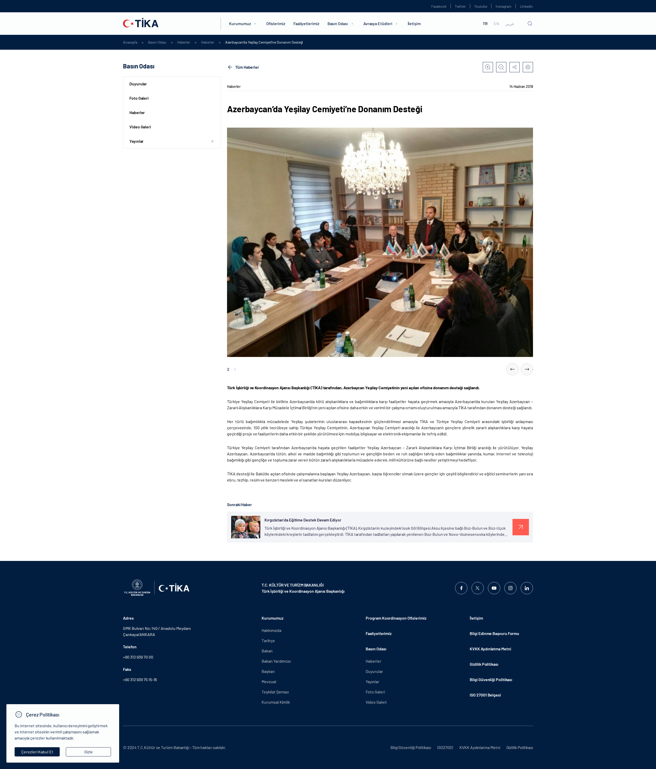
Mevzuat (269, 681)
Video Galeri (140, 126)
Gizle (88, 751)
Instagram (503, 6)
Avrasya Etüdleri (377, 23)
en (496, 24)
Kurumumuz (240, 23)
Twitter (460, 6)
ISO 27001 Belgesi (485, 694)
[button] (512, 369)
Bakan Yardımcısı (276, 661)
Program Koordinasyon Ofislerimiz (396, 618)
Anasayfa (130, 42)
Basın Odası (337, 23)
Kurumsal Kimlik (276, 702)
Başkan (268, 671)
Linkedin (526, 6)
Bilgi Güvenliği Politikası (491, 679)
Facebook (438, 6)
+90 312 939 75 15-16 (140, 679)
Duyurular (138, 83)
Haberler (183, 42)
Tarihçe (268, 640)
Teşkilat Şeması (275, 691)
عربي (510, 24)
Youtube (480, 6)
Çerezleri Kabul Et (37, 751)
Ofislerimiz (275, 23)
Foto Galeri (139, 98)
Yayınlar (372, 681)
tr (485, 24)
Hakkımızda (271, 630)
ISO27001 (445, 747)
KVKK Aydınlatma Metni (490, 648)
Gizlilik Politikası (484, 664)
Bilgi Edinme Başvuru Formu (494, 633)
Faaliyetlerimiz (306, 23)
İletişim (414, 23)
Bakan (267, 650)
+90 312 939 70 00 (138, 656)
